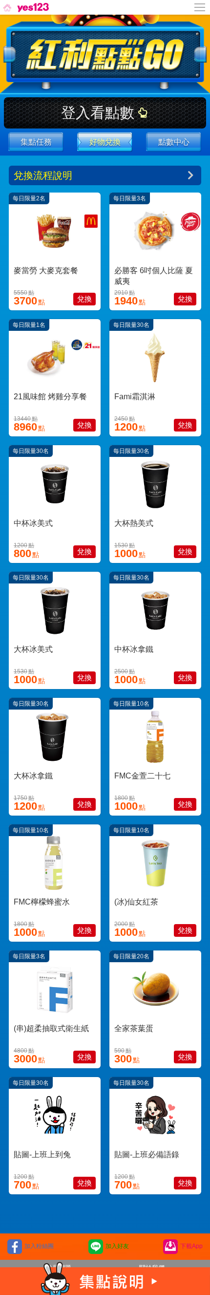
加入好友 (117, 1246)
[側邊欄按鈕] (200, 7)
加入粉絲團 (39, 1246)
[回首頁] (25, 7)
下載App (191, 1246)
